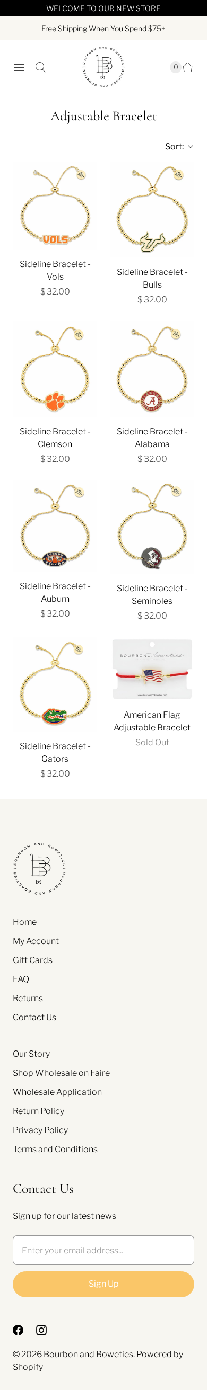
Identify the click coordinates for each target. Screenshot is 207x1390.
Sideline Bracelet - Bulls (152, 278)
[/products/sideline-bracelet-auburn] (55, 526)
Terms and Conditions (55, 1149)
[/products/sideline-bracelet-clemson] (55, 369)
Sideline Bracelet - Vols (55, 270)
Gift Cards (33, 960)
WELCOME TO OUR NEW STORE (103, 8)
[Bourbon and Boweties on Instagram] (47, 1330)
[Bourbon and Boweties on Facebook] (24, 1330)
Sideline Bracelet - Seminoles (152, 594)
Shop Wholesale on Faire (61, 1073)
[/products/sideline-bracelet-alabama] (152, 369)
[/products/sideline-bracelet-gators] (55, 684)
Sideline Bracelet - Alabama (152, 437)
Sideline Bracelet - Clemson (55, 437)
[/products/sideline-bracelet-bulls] (152, 209)
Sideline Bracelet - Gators (55, 752)
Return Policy (38, 1111)
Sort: (171, 146)
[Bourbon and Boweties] (103, 67)
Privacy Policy (40, 1130)
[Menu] (19, 67)
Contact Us (34, 1017)
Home (25, 922)
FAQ (21, 979)
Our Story (31, 1054)
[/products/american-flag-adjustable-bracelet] (152, 668)
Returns (28, 998)
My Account (36, 941)
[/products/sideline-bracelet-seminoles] (152, 527)
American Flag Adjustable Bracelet (152, 721)
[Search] (40, 67)
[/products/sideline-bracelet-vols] (55, 205)
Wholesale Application (57, 1092)
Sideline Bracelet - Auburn (55, 592)
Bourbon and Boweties (88, 1354)
